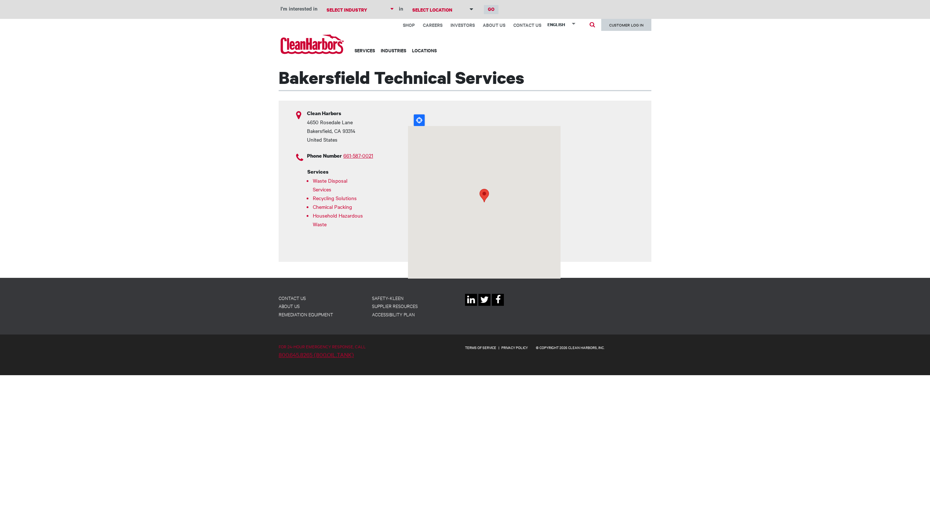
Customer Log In (626, 25)
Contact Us (527, 24)
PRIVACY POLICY (514, 347)
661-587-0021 (358, 155)
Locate (419, 120)
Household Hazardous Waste (338, 220)
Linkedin (471, 305)
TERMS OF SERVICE (480, 347)
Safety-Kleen (388, 298)
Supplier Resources (395, 306)
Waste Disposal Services (330, 185)
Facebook (498, 305)
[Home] (312, 44)
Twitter (484, 305)
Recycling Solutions (335, 198)
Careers (432, 24)
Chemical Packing (332, 206)
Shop (409, 24)
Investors (462, 24)
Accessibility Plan (393, 314)
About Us (494, 24)
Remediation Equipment (306, 314)
